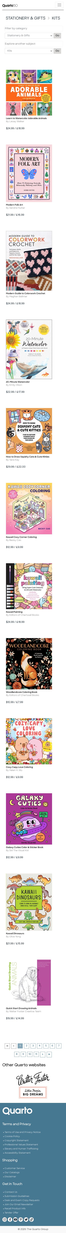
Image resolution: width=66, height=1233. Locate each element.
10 (30, 1054)
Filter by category (16, 28)
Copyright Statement (17, 1140)
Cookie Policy (12, 1136)
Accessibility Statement (18, 1153)
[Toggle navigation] (59, 5)
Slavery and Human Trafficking (21, 1149)
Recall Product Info (15, 1209)
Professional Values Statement (21, 1145)
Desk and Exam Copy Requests (22, 1200)
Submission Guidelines (17, 1196)
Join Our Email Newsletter (19, 1204)
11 (37, 1054)
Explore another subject (20, 44)
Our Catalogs (12, 1172)
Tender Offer (11, 1213)
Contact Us (11, 1192)
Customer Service (15, 1168)
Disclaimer (10, 1177)
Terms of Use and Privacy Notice (23, 1132)
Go (58, 35)
